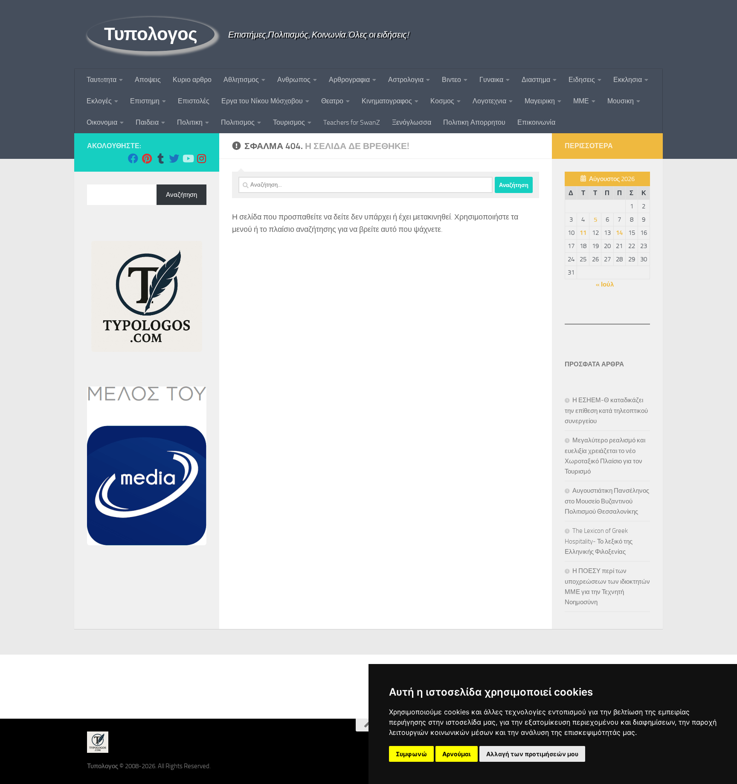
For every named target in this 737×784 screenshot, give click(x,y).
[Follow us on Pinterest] (147, 158)
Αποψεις (148, 80)
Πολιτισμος (238, 122)
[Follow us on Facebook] (133, 158)
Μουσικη (620, 101)
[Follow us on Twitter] (174, 158)
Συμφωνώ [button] (411, 754)
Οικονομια (102, 122)
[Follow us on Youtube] (188, 158)
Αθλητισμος (241, 80)
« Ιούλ (605, 284)
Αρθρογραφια (349, 80)
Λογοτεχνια (489, 101)
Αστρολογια (406, 80)
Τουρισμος (289, 122)
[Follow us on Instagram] (201, 158)
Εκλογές (99, 101)
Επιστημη (145, 101)
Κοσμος (442, 101)
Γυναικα (491, 80)
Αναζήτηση (181, 195)
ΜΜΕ (581, 101)
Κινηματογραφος (387, 101)
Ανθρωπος (293, 80)
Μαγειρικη (540, 101)
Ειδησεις (582, 80)
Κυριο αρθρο (192, 80)
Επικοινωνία (536, 122)
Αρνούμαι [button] (456, 754)
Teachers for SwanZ (351, 122)
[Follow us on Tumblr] (160, 158)
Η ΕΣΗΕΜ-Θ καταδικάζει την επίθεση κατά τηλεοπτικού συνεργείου (606, 410)
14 (619, 233)
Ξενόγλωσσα (411, 122)
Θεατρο (332, 101)
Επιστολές (193, 101)
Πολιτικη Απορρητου (474, 122)
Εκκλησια (627, 80)
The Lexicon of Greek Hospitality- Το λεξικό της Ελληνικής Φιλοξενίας (599, 541)
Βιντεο (451, 80)
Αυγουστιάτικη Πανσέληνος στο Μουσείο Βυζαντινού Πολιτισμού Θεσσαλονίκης (607, 501)
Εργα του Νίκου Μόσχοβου (262, 101)
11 (583, 233)
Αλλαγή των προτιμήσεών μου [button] (532, 754)
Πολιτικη (190, 122)
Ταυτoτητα (101, 80)
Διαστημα (536, 80)
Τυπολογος (150, 34)
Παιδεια (147, 122)
